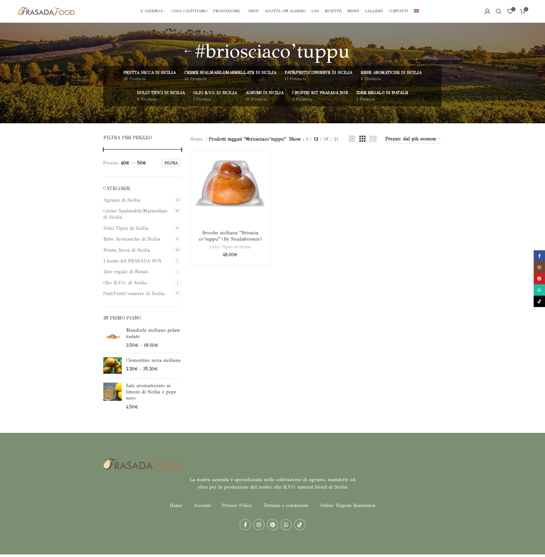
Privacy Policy (237, 505)
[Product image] (230, 192)
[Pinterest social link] (272, 524)
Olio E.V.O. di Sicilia (125, 282)
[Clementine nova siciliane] (112, 365)
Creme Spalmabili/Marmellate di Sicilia (135, 214)
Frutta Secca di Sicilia (126, 250)
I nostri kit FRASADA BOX (132, 261)
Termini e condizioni (286, 505)
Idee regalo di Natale (126, 271)
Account (202, 505)
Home (197, 139)
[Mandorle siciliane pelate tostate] (112, 338)
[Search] (498, 11)
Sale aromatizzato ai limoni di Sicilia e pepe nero (151, 392)
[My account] (487, 11)
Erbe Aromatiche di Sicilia (131, 239)
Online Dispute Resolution (348, 505)
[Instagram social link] (259, 524)
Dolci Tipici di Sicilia (125, 228)
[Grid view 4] (373, 139)
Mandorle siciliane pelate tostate (153, 333)
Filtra (171, 163)
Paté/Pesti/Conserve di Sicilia (134, 293)
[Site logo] (46, 11)
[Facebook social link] (245, 524)
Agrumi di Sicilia (121, 200)
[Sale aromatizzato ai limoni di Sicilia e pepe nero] (112, 396)
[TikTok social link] (299, 524)
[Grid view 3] (362, 139)
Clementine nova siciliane (153, 360)
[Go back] (188, 51)
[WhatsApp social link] (286, 524)
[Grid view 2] (352, 139)
